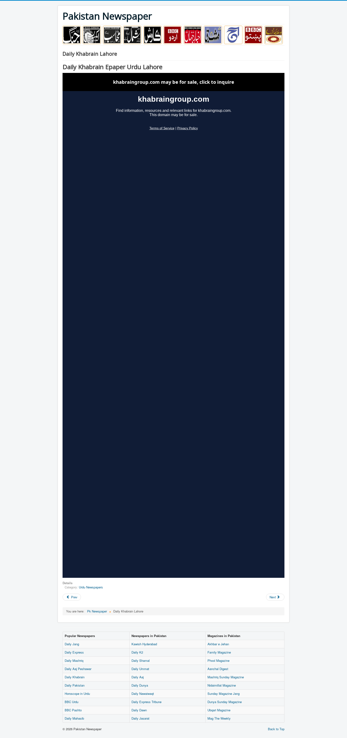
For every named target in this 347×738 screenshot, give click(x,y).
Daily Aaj (137, 677)
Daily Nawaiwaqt (142, 693)
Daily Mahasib (74, 718)
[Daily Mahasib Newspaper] (112, 34)
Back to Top (276, 729)
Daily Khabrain (75, 677)
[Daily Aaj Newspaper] (233, 34)
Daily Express (74, 652)
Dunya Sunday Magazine (224, 702)
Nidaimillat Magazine (221, 685)
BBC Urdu (71, 702)
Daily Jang (72, 644)
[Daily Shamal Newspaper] (132, 34)
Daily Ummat (140, 669)
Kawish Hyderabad (144, 644)
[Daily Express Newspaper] (92, 34)
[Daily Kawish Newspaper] (152, 34)
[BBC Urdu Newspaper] (172, 34)
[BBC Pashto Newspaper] (253, 34)
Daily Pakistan (75, 685)
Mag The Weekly (219, 718)
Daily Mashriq (74, 660)
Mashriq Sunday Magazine (225, 677)
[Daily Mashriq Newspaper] (213, 34)
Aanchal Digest (217, 669)
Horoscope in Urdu (77, 693)
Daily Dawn (139, 710)
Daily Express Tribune (146, 702)
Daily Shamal (140, 660)
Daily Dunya (139, 685)
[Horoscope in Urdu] (273, 34)
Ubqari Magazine (218, 710)
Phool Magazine (218, 660)
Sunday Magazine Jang (223, 693)
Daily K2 (137, 652)
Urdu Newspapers (91, 587)
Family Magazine (219, 652)
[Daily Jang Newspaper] (72, 34)
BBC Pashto (73, 710)
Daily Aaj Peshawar (78, 669)
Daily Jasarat (140, 718)
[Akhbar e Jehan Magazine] (193, 34)
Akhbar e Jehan (218, 644)
